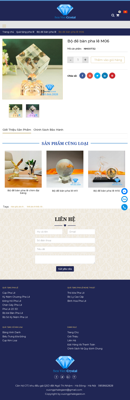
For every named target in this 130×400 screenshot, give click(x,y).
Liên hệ (71, 340)
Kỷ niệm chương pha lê (16, 296)
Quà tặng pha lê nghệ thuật (81, 288)
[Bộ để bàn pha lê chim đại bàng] (23, 169)
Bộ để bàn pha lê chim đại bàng (23, 191)
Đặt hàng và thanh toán (81, 344)
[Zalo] (124, 199)
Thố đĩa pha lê (75, 292)
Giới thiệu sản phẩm (17, 129)
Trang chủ (8, 31)
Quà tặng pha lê (25, 31)
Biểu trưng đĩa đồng (14, 336)
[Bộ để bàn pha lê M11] (64, 169)
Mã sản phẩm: (74, 49)
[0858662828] (124, 207)
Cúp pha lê (8, 292)
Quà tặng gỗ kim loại (12, 327)
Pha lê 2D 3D (10, 309)
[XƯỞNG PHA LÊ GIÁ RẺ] (124, 191)
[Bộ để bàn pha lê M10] (106, 169)
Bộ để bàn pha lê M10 (106, 191)
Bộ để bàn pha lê (46, 31)
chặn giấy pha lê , (17, 207)
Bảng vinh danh (11, 332)
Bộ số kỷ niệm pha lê (15, 317)
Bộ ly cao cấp (75, 296)
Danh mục (72, 327)
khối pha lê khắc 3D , (35, 207)
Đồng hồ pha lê (11, 301)
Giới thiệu (72, 336)
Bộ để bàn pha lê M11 (65, 191)
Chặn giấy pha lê (12, 304)
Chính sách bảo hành (48, 129)
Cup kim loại (9, 340)
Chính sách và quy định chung (84, 348)
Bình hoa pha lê (76, 301)
